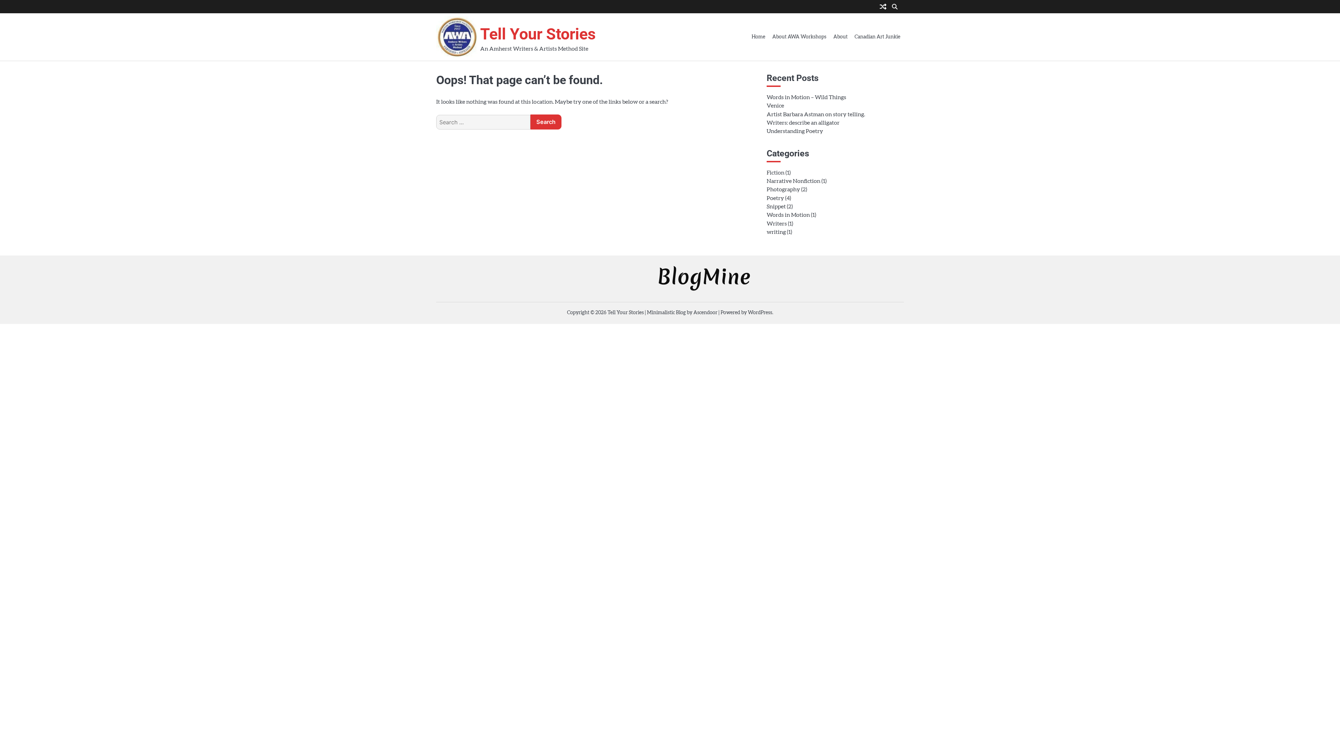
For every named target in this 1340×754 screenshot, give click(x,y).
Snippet (776, 206)
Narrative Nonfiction (793, 181)
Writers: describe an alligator (803, 123)
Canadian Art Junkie (877, 37)
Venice (775, 106)
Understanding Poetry (795, 131)
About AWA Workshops (799, 37)
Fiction (775, 173)
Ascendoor (705, 312)
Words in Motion (788, 215)
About (840, 37)
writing (776, 232)
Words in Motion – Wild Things (806, 97)
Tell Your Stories (538, 34)
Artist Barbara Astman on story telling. (816, 114)
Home (758, 37)
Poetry (775, 198)
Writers (777, 224)
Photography (783, 189)
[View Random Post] (883, 7)
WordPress (760, 312)
